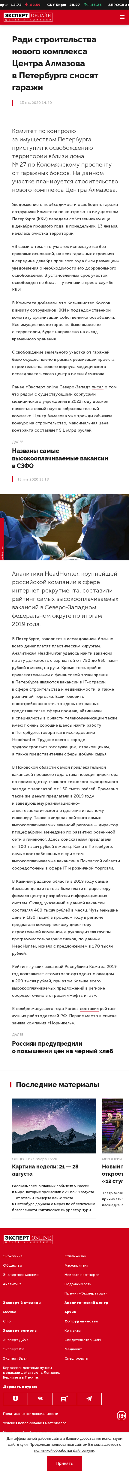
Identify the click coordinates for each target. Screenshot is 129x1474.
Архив (70, 1312)
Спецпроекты (76, 1358)
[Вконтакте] (40, 1399)
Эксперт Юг (13, 1349)
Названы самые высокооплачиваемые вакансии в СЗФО (60, 458)
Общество (23, 1159)
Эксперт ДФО (15, 1340)
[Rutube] (64, 1399)
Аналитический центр (86, 1303)
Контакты (72, 1330)
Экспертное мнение (20, 1275)
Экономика (12, 1256)
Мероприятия (76, 1265)
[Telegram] (89, 1399)
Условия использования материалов (35, 1423)
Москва (9, 1312)
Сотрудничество (81, 1321)
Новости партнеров (82, 1275)
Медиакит (73, 1349)
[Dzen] (15, 1399)
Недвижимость (77, 1284)
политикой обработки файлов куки (64, 1450)
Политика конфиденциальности (30, 1414)
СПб (7, 1321)
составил (89, 1008)
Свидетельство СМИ (82, 1340)
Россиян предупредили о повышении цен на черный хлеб (62, 1047)
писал (98, 387)
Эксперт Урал (15, 1358)
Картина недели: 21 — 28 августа (45, 1170)
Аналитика (12, 1284)
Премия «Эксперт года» (85, 1293)
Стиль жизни (75, 1256)
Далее (17, 442)
